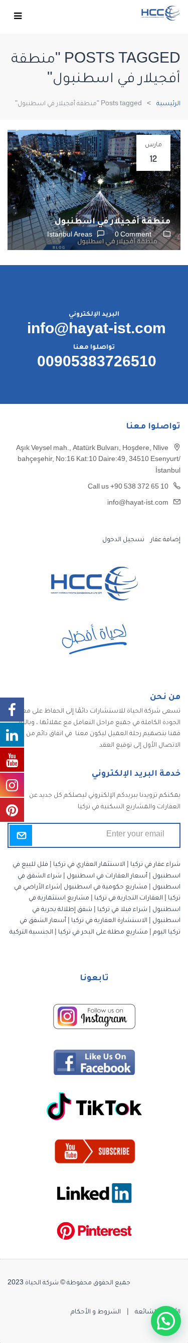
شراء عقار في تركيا (155, 864)
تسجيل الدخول (123, 540)
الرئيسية (168, 104)
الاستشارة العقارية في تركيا (109, 921)
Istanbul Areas (69, 235)
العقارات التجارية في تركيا (128, 898)
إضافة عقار (164, 540)
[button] (166, 1321)
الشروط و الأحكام (96, 1312)
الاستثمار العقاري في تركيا (89, 864)
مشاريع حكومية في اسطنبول (105, 887)
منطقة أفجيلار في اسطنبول (112, 222)
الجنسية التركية (31, 932)
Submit (21, 835)
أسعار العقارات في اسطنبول (107, 876)
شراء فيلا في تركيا (122, 910)
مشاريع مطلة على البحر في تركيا (103, 932)
